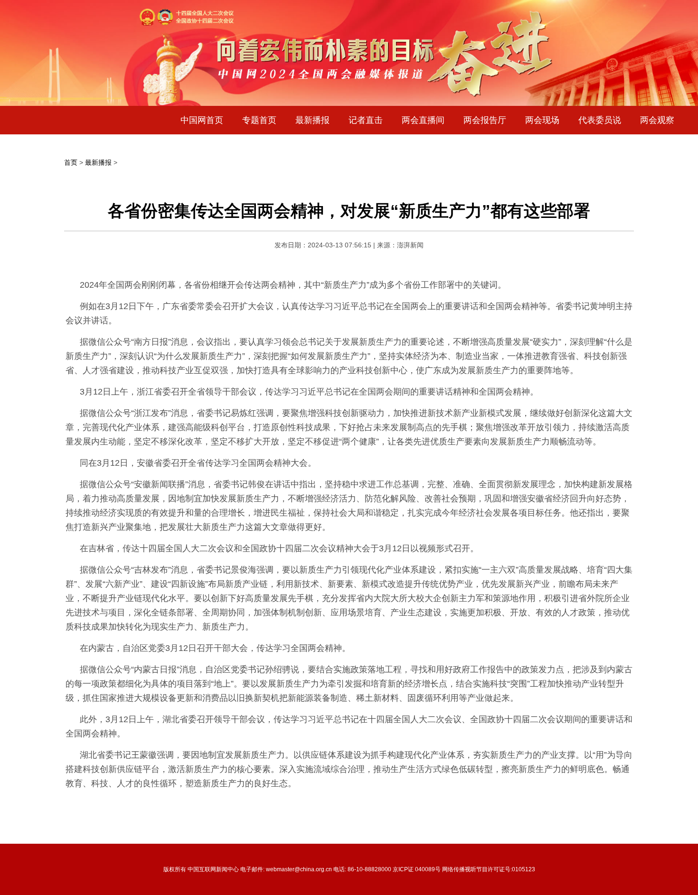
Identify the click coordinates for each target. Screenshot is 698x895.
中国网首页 (201, 120)
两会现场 (542, 120)
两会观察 (657, 120)
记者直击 (366, 120)
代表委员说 (599, 120)
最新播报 (312, 120)
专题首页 (259, 120)
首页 (70, 162)
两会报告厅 (484, 120)
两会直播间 (423, 120)
